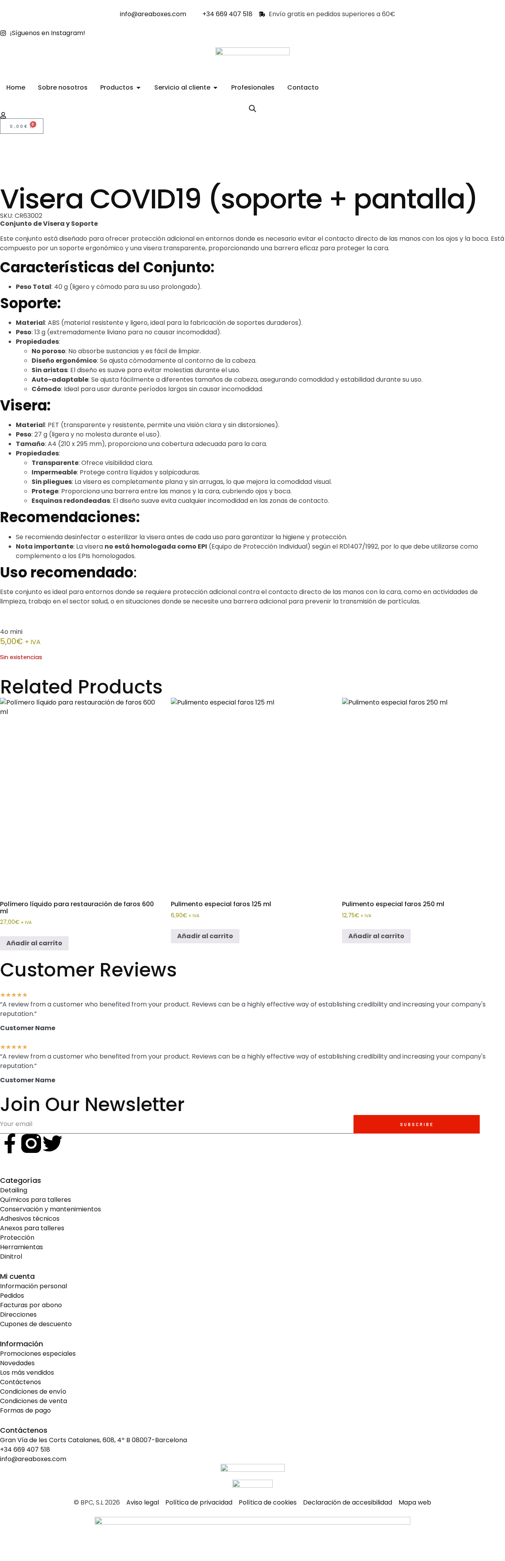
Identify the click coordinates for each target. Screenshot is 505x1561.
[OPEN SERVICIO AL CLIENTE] (215, 87)
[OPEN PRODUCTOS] (138, 87)
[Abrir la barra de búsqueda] (252, 108)
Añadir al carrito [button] (34, 943)
